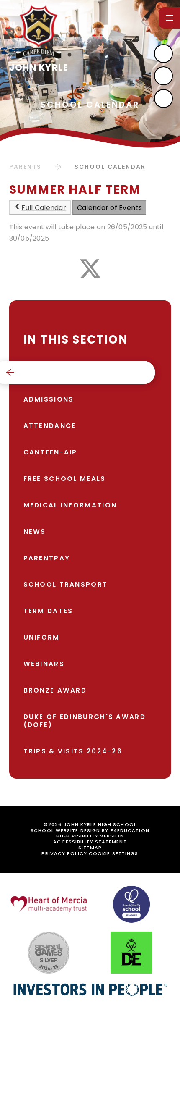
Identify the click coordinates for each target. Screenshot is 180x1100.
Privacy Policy (64, 853)
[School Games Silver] (48, 953)
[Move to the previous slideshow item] (163, 75)
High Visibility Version (89, 835)
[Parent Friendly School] (131, 904)
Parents (25, 167)
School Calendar (110, 167)
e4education (130, 830)
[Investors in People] (90, 989)
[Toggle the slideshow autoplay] (163, 98)
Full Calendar (43, 208)
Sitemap (90, 847)
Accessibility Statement (89, 841)
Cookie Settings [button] (114, 853)
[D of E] (131, 953)
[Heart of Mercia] (48, 904)
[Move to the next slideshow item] (163, 53)
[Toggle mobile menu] (169, 18)
